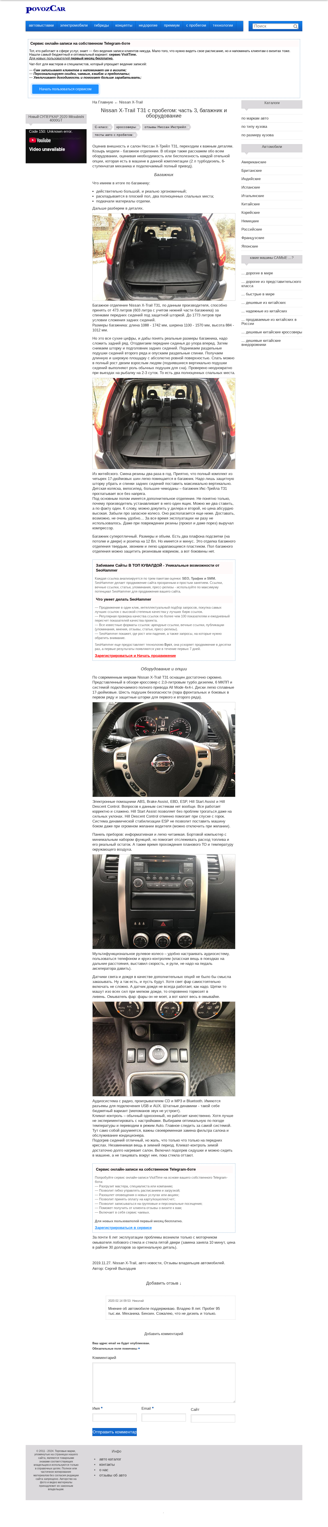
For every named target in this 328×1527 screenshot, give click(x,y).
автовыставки (41, 25)
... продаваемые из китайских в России (269, 322)
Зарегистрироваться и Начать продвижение (135, 656)
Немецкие (250, 221)
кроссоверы (126, 127)
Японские (249, 246)
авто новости (150, 1263)
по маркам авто (254, 118)
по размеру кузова (257, 135)
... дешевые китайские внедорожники (261, 343)
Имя (97, 1408)
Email (147, 1408)
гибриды (101, 25)
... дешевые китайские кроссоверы (271, 332)
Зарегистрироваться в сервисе (123, 1228)
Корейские (250, 213)
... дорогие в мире (257, 273)
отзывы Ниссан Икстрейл (165, 127)
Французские (252, 238)
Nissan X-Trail (124, 1263)
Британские (251, 171)
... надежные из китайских (264, 311)
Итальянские (252, 196)
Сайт (195, 1409)
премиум (172, 25)
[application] (56, 146)
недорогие (148, 25)
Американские (253, 162)
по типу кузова (254, 127)
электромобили (74, 25)
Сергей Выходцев (120, 1269)
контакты (107, 1464)
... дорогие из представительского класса (271, 284)
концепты (123, 25)
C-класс (101, 127)
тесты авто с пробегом (114, 135)
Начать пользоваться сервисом (65, 89)
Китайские (250, 204)
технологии (223, 25)
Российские (251, 229)
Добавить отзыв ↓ (164, 1283)
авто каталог (110, 1459)
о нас (103, 1470)
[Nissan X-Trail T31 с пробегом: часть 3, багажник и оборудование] (163, 257)
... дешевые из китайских (263, 303)
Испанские (250, 187)
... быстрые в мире (257, 294)
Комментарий (104, 1358)
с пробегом (196, 25)
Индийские (251, 179)
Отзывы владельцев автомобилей (194, 1263)
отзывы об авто (113, 1475)
